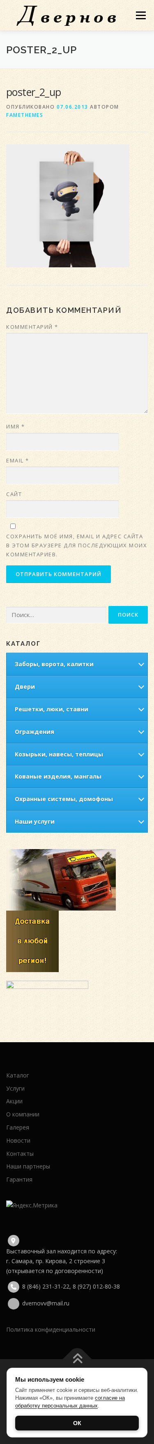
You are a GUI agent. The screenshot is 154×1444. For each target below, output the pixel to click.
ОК (77, 1423)
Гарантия (19, 1179)
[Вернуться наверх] (77, 1359)
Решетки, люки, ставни (51, 709)
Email (17, 460)
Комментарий (32, 326)
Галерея (17, 1127)
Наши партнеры (28, 1166)
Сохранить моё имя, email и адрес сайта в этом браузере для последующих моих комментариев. (76, 545)
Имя (15, 426)
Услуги (15, 1088)
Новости (18, 1140)
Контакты (20, 1153)
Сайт (14, 494)
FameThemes (24, 115)
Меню (140, 15)
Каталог (17, 1075)
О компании (22, 1114)
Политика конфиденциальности (50, 1329)
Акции (14, 1101)
